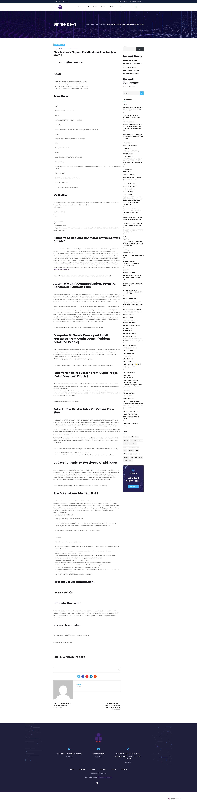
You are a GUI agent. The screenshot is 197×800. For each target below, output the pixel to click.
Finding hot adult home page (61, 270)
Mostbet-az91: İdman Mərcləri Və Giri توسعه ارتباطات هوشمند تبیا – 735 (133, 340)
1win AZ (131, 437)
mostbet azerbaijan (129, 298)
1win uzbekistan (128, 156)
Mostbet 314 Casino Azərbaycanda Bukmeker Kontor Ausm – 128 (131, 263)
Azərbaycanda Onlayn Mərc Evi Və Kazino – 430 (133, 231)
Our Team (104, 7)
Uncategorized (100, 24)
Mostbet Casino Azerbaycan (132, 309)
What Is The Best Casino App (131, 70)
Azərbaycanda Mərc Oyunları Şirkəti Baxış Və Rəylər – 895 (132, 224)
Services (95, 7)
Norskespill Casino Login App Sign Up (132, 64)
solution (131, 454)
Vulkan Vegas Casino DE (130, 411)
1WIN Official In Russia (130, 151)
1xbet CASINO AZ (128, 183)
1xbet (136, 437)
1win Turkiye (127, 153)
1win (125, 437)
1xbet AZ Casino (128, 174)
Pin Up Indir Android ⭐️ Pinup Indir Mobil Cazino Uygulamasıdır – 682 (132, 366)
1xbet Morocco (128, 189)
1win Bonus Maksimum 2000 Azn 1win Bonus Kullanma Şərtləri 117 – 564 (133, 136)
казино (125, 426)
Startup (125, 390)
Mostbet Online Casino (130, 320)
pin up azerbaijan (128, 353)
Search (124, 46)
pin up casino (127, 359)
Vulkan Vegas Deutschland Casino (132, 417)
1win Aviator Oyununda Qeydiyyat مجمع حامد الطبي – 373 (131, 116)
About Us (87, 7)
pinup (125, 450)
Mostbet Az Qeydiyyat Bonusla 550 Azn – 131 (133, 284)
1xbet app (126, 172)
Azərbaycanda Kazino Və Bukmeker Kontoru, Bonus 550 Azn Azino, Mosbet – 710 (132, 211)
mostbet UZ (135, 447)
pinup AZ (131, 450)
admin (66, 49)
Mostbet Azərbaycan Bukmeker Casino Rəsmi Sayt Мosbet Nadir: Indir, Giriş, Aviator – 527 (133, 303)
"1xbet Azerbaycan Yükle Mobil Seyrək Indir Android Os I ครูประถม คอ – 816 (132, 109)
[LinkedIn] (91, 676)
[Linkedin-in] (63, 1)
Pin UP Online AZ (128, 372)
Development (127, 253)
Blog (92, 24)
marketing (126, 443)
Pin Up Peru (126, 375)
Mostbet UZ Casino (129, 333)
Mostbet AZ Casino (129, 273)
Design (125, 250)
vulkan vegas (138, 457)
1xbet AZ (126, 440)
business (140, 440)
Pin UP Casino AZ (128, 361)
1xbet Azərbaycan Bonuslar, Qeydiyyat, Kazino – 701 (132, 178)
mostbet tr (126, 328)
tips (132, 457)
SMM (125, 454)
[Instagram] (66, 1)
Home (79, 7)
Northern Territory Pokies (130, 60)
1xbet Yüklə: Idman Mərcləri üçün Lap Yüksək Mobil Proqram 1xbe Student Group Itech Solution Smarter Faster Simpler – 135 (133, 200)
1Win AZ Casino (127, 122)
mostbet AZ (127, 447)
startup (137, 454)
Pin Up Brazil (127, 356)
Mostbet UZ (126, 331)
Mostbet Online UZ (129, 323)
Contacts (121, 7)
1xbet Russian (127, 194)
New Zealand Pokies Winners (131, 73)
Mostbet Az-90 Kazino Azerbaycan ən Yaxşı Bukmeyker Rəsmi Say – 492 (133, 292)
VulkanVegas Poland (129, 423)
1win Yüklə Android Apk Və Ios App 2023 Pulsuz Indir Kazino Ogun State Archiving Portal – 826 (133, 161)
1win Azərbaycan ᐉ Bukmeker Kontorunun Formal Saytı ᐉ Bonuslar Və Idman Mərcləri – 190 (132, 127)
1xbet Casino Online (129, 186)
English (172, 798)
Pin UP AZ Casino (128, 350)
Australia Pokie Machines (130, 68)
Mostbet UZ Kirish (128, 336)
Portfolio (113, 7)
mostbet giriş (127, 314)
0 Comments (73, 49)
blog (124, 236)
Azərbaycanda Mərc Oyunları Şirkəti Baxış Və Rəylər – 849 (132, 218)
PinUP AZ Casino (128, 378)
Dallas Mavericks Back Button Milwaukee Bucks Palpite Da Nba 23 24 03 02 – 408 (133, 243)
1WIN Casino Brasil (129, 145)
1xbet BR (133, 440)
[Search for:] (133, 93)
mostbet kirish (128, 317)
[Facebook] (82, 676)
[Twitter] (56, 1)
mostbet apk (127, 270)
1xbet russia (127, 191)
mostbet (133, 443)
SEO (137, 450)
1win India (126, 148)
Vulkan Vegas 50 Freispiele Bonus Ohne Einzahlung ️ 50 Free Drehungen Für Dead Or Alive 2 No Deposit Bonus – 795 (133, 404)
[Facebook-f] (59, 1)
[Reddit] (95, 676)
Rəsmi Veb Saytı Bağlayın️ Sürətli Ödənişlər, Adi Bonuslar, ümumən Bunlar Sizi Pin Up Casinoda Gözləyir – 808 (132, 383)
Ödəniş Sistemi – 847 (129, 348)
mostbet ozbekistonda (130, 325)
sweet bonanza (128, 393)
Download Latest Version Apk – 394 (133, 256)
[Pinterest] (86, 676)
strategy (126, 457)
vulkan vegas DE (128, 460)
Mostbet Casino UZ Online (131, 312)
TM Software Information (105, 777)
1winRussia (126, 169)
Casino (125, 239)
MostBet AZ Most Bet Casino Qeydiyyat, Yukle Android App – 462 (132, 277)
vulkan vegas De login (130, 414)
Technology (127, 396)
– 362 (124, 104)
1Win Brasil (126, 143)
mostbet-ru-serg (128, 345)
